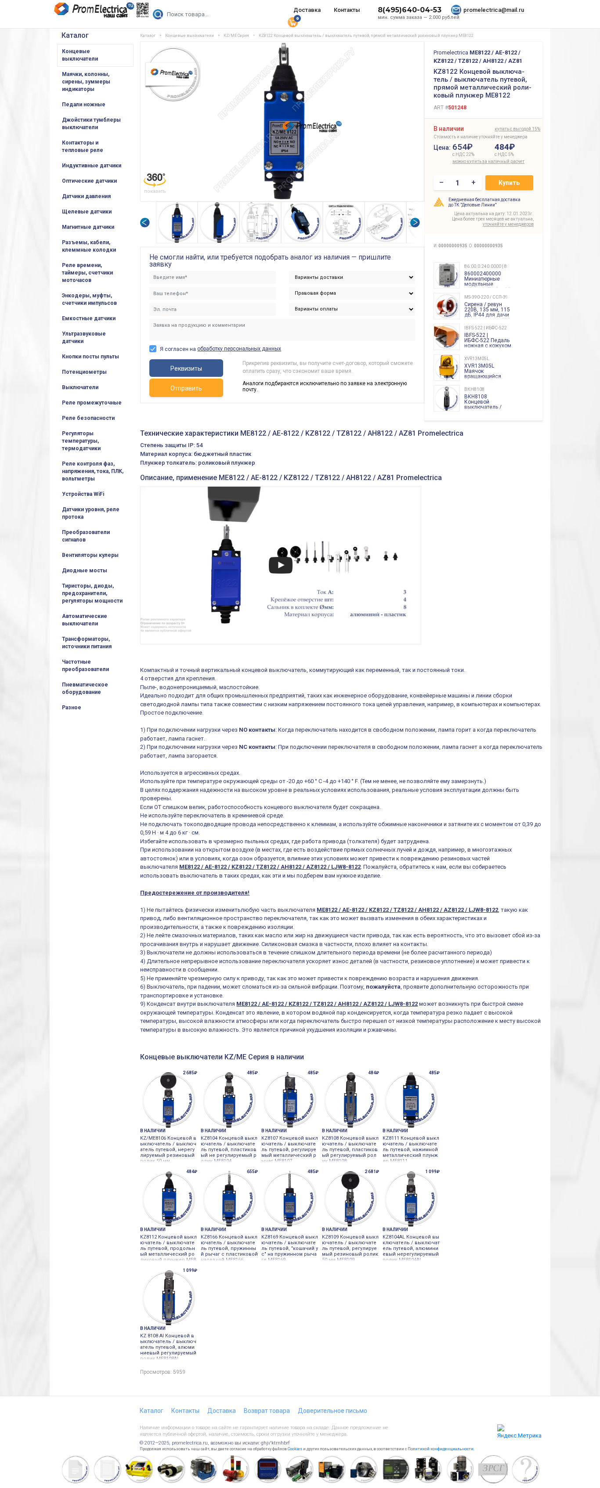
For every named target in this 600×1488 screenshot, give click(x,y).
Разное (71, 707)
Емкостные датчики (89, 318)
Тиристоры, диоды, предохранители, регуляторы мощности (92, 593)
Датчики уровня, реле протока (90, 513)
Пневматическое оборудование (85, 688)
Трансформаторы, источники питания (87, 643)
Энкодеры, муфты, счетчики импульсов (89, 299)
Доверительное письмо (332, 1410)
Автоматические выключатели (84, 620)
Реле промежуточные (92, 403)
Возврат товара (267, 1410)
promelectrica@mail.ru (493, 10)
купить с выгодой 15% (517, 128)
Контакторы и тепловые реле (82, 146)
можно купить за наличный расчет (472, 161)
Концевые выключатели (80, 55)
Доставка (307, 10)
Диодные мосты (84, 570)
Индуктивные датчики (91, 166)
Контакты (347, 10)
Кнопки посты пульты (90, 357)
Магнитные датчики (88, 227)
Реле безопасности (88, 418)
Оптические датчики (89, 181)
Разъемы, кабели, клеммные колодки (89, 246)
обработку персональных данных (239, 349)
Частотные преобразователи (85, 665)
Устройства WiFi (83, 494)
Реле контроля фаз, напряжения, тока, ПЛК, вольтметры (92, 471)
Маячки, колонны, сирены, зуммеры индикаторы (86, 81)
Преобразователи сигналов (86, 536)
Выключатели (80, 387)
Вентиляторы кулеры (90, 555)
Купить (509, 182)
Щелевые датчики (87, 212)
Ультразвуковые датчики (84, 337)
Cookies (295, 1449)
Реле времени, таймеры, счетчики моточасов (87, 272)
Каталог (75, 35)
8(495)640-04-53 (409, 10)
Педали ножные (83, 104)
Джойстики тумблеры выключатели (91, 123)
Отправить (186, 388)
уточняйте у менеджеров (508, 224)
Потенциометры (84, 372)
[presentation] (144, 222)
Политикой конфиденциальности (440, 1449)
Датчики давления (86, 196)
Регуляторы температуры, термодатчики (81, 440)
